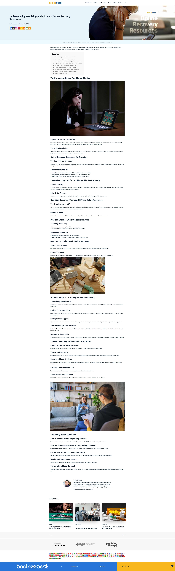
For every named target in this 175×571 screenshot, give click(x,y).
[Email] (27, 28)
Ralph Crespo (14, 23)
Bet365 (114, 2)
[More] (29, 28)
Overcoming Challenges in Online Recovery (65, 67)
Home (64, 42)
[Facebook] (11, 28)
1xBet (100, 2)
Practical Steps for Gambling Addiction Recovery (67, 69)
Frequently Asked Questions (61, 73)
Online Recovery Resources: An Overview (65, 59)
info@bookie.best (74, 566)
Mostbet (120, 2)
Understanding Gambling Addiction (86, 528)
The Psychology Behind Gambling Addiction (65, 57)
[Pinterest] (19, 28)
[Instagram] (16, 28)
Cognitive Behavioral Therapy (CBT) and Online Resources (69, 63)
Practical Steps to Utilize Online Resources (65, 65)
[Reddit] (24, 28)
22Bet (109, 2)
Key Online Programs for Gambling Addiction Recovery (68, 61)
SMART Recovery (54, 187)
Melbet (95, 2)
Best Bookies (88, 2)
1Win (105, 2)
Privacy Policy (102, 566)
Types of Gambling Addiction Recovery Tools (65, 71)
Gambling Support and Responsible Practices (75, 42)
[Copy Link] (21, 28)
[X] (13, 28)
